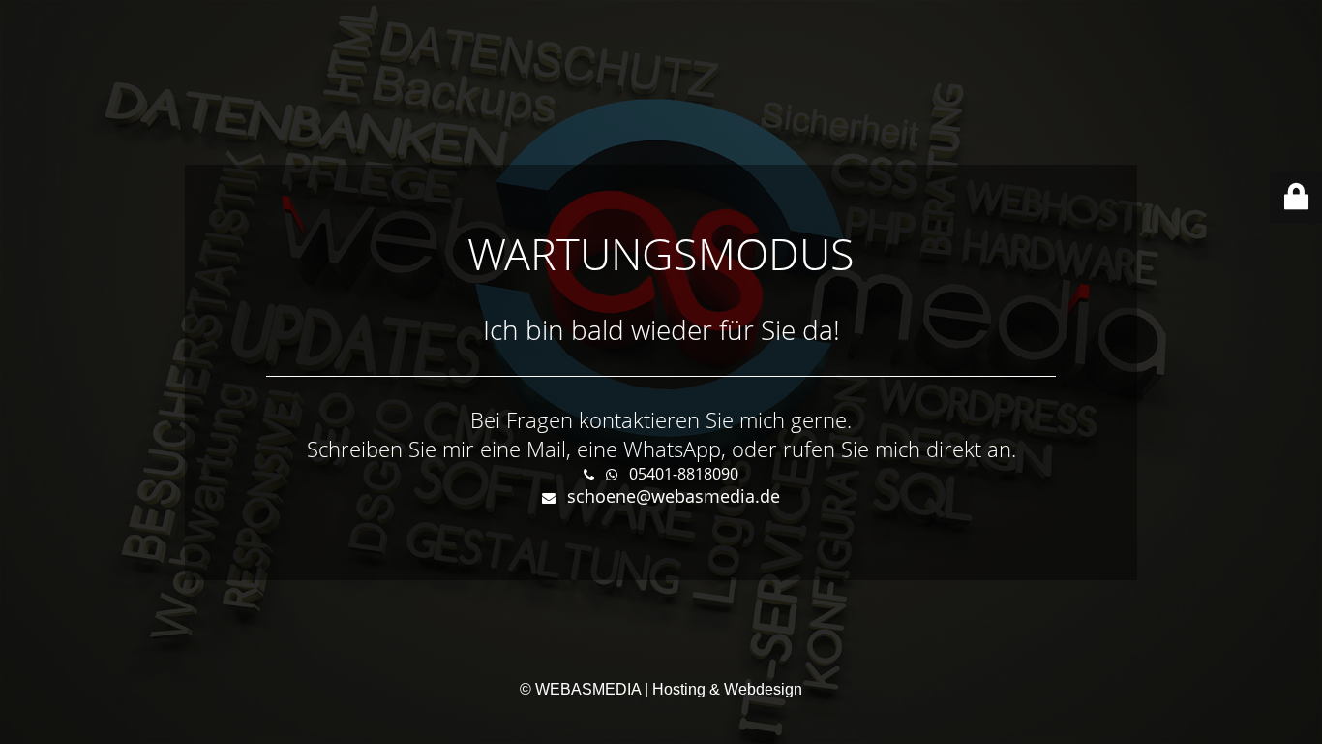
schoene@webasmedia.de (673, 496)
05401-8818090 (683, 473)
